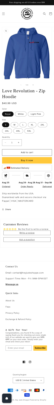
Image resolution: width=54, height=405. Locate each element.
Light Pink (36, 114)
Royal (8, 114)
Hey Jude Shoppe (22, 400)
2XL (42, 125)
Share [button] (8, 209)
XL (32, 125)
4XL (18, 131)
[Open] (6, 398)
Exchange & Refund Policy (18, 319)
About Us (10, 300)
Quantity (6, 137)
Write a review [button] (26, 233)
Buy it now (27, 160)
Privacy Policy (12, 313)
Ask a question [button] (27, 239)
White (21, 114)
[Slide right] (33, 85)
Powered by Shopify (38, 400)
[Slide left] (21, 85)
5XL (29, 131)
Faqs (8, 307)
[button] (3, 14)
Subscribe (40, 348)
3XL (7, 131)
